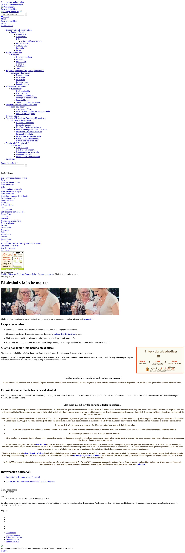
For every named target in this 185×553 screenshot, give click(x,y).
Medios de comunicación (26, 95)
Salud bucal (20, 66)
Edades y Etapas (17, 32)
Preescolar (20, 48)
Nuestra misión (17, 145)
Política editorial (12, 542)
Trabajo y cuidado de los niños (28, 102)
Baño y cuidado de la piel (11, 191)
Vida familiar (16, 89)
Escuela (4, 225)
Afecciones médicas (24, 109)
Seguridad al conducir (9, 246)
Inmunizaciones (22, 84)
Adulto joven (21, 37)
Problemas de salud (18, 107)
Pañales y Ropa (7, 205)
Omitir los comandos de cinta (12, 2)
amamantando (89, 319)
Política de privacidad (14, 537)
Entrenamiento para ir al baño (12, 212)
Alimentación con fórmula (31, 41)
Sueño (18, 68)
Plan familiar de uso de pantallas (29, 132)
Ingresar (4, 9)
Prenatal (19, 50)
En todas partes (22, 82)
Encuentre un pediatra (24, 125)
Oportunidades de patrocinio (27, 152)
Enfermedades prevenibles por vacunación (33, 111)
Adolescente (21, 34)
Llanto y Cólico (7, 200)
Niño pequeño (21, 46)
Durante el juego (22, 75)
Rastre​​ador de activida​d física (27, 138)
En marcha (20, 80)
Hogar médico (21, 93)
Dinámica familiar (23, 91)
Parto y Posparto (7, 185)
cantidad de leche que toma (64, 334)
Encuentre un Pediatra (9, 163)
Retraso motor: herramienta (27, 141)
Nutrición (20, 64)
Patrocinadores (9, 7)
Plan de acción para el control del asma (31, 129)
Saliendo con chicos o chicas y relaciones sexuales (21, 243)
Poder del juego (22, 100)
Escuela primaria (22, 43)
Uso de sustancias (8, 248)
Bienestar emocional (24, 57)
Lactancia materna (8, 198)
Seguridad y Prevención (20, 73)
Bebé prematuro (7, 194)
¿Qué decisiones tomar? (10, 182)
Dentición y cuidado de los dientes (14, 196)
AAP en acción (22, 147)
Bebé (18, 39)
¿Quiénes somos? (13, 535)
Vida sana (15, 55)
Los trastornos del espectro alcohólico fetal (23, 477)
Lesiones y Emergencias (25, 114)
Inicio (3, 23)
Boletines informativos (25, 123)
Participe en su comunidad (26, 98)
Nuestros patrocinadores (25, 150)
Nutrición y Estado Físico (11, 221)
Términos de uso (12, 539)
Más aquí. (141, 464)
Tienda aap (10, 159)
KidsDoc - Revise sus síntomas (28, 127)
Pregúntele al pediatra (24, 134)
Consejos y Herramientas (21, 120)
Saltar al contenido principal (12, 4)
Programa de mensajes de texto (28, 136)
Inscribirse (13, 9)
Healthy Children (8, 274)
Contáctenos (11, 533)
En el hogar (20, 77)
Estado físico (21, 61)
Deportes (19, 59)
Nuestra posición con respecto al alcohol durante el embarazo (30, 481)
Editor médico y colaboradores (28, 157)
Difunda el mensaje (23, 154)
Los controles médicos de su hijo (14, 178)
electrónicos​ (33, 453)
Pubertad (4, 232)
